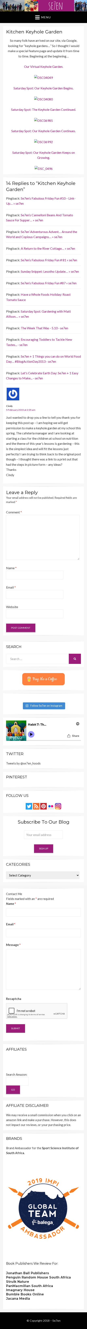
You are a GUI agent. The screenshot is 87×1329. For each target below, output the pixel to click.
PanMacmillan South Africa (29, 1286)
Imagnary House (20, 1290)
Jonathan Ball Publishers (27, 1273)
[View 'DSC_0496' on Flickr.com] (44, 168)
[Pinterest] (43, 806)
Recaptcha (13, 999)
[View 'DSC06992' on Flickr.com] (43, 141)
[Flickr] (50, 806)
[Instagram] (58, 806)
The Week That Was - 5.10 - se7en (44, 328)
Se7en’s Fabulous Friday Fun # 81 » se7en (49, 260)
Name (11, 568)
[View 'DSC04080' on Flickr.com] (43, 98)
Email (11, 587)
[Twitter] (29, 806)
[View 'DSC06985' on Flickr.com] (43, 120)
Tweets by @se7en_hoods (23, 763)
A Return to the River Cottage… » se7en (48, 248)
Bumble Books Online (25, 1294)
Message (13, 945)
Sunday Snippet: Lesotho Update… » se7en (50, 271)
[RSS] (36, 806)
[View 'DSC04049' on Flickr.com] (43, 77)
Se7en (56, 1320)
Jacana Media (18, 1298)
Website (12, 607)
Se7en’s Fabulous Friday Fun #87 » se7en (48, 283)
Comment (14, 512)
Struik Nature (17, 1282)
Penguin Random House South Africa (38, 1277)
